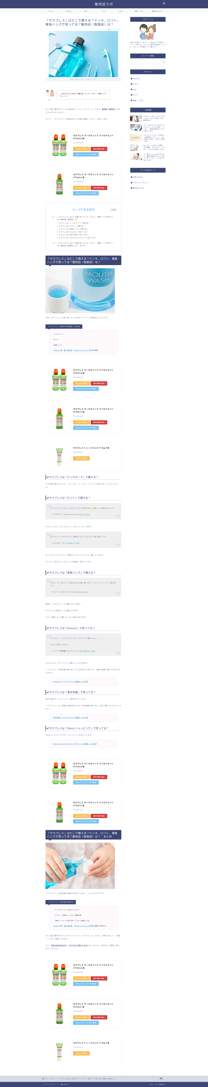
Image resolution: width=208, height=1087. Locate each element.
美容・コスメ (139, 11)
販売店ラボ (104, 4)
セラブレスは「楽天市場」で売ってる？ (73, 235)
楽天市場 (67, 350)
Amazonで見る (81, 149)
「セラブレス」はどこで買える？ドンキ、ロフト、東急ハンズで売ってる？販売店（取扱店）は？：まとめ (85, 244)
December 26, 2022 (87, 651)
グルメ (121, 11)
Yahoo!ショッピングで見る (86, 154)
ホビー (86, 11)
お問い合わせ (138, 177)
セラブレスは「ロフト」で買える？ (72, 226)
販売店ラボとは (157, 11)
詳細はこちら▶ (147, 47)
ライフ (104, 11)
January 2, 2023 (73, 543)
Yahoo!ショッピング (81, 350)
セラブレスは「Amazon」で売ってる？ (73, 232)
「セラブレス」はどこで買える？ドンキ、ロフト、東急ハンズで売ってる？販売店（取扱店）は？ (85, 218)
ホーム (51, 11)
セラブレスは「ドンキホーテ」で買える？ (74, 223)
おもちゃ (68, 11)
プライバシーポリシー (141, 183)
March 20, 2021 (81, 592)
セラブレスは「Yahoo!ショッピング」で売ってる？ (78, 238)
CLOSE (113, 209)
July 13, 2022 (84, 514)
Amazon (57, 350)
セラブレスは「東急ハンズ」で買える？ (73, 229)
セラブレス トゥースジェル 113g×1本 (91, 448)
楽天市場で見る (99, 149)
